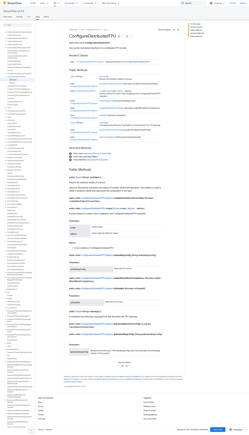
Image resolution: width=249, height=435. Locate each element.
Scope (108, 91)
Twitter (41, 415)
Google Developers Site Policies (106, 379)
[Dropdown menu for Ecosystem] (78, 3)
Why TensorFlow (109, 3)
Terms (40, 430)
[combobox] (193, 3)
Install (32, 3)
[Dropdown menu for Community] (97, 3)
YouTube (41, 419)
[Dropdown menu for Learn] (48, 3)
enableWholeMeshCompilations (112, 108)
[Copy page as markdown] (127, 36)
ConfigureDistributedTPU (137, 62)
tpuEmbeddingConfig (108, 137)
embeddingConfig (106, 101)
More (46, 17)
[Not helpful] (178, 30)
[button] (17, 32)
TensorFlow (73, 30)
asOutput (103, 76)
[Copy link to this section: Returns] (78, 242)
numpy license (76, 382)
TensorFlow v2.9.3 (13, 11)
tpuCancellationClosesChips (110, 130)
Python (19, 17)
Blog (40, 402)
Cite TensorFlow (150, 419)
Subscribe (217, 429)
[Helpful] (174, 30)
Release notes (149, 406)
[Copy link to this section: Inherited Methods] (93, 148)
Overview (7, 17)
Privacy (49, 430)
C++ (29, 17)
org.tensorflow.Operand (97, 159)
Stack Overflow (150, 410)
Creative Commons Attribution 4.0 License (134, 376)
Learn (42, 3)
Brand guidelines (150, 415)
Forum (40, 406)
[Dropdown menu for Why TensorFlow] (119, 3)
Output (73, 76)
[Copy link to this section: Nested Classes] (90, 55)
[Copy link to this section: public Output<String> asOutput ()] (104, 177)
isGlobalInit (103, 115)
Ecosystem (70, 3)
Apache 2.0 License (71, 379)
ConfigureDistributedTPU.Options (90, 62)
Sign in (243, 3)
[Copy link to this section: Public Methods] (90, 70)
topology (103, 123)
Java (37, 17)
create (102, 91)
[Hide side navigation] (31, 430)
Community (88, 3)
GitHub (233, 3)
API (55, 3)
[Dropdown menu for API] (59, 3)
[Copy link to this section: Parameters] (82, 220)
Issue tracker (149, 402)
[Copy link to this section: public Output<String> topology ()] (104, 311)
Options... (120, 91)
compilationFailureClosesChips (112, 84)
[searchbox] (17, 25)
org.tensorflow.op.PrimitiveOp (97, 153)
